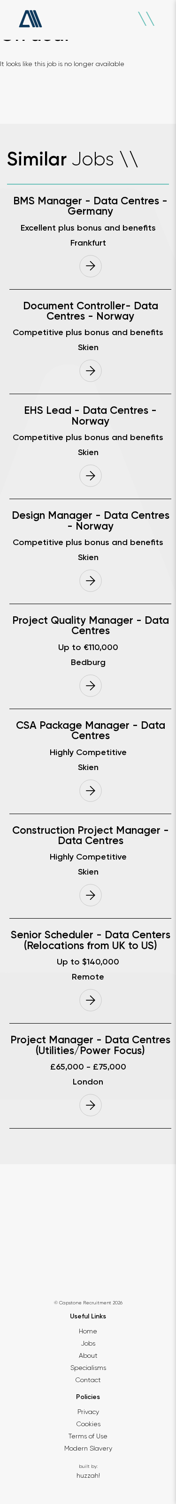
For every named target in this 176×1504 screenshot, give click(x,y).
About (88, 1355)
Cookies (88, 1424)
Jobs (88, 1343)
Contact (88, 1380)
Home (88, 1331)
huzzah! (88, 1475)
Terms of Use (88, 1436)
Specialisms (88, 1367)
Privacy (88, 1411)
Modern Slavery (88, 1448)
